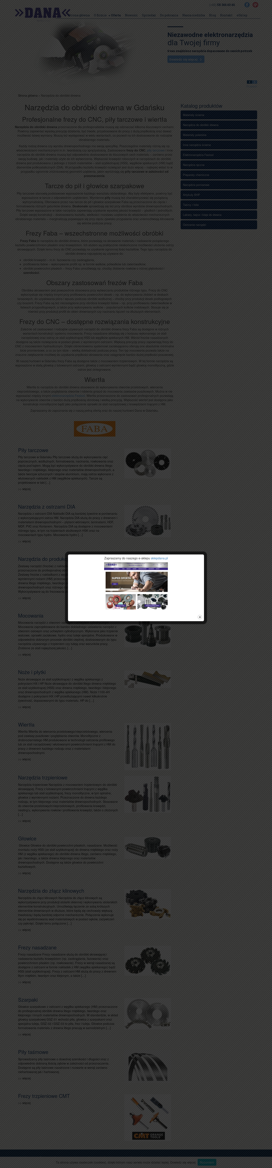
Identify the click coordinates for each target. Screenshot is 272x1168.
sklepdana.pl (159, 558)
